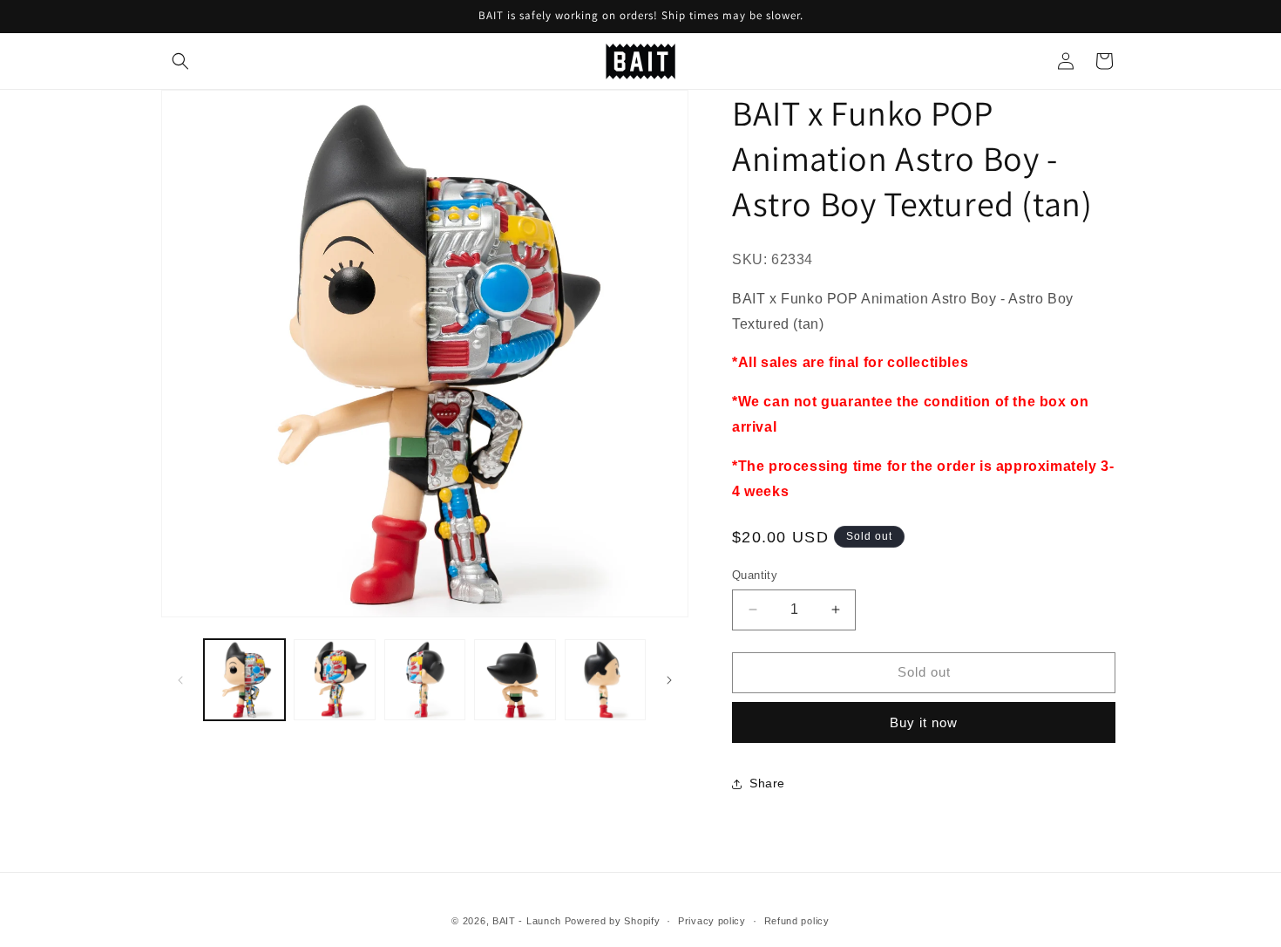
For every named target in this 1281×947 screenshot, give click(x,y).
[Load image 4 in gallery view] (514, 679)
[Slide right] (669, 680)
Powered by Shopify (613, 921)
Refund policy (797, 921)
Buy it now (924, 722)
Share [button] (767, 783)
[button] (180, 61)
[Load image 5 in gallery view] (605, 679)
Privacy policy (712, 921)
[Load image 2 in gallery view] (334, 679)
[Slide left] (180, 680)
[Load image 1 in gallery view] (244, 679)
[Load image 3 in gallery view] (424, 679)
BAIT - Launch (526, 921)
